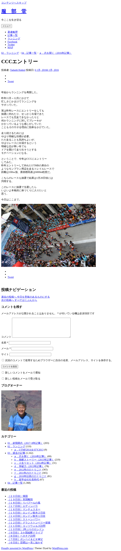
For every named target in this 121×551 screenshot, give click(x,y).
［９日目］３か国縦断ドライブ (25, 532)
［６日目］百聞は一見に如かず (25, 542)
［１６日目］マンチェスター (24, 509)
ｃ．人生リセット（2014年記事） (33, 463)
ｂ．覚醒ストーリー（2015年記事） (34, 459)
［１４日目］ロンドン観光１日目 (26, 516)
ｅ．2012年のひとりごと (28, 469)
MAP (10, 47)
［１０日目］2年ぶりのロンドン (26, 529)
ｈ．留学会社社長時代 (26, 479)
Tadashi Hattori (17, 70)
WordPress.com (60, 548)
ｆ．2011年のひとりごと (27, 473)
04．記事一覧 (29, 53)
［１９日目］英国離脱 (20, 499)
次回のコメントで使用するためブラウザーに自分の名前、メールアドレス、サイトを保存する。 (59, 360)
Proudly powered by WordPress (17, 548)
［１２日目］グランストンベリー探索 (29, 522)
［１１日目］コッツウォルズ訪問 (26, 526)
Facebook (12, 41)
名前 (4, 342)
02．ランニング (10, 53)
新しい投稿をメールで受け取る (22, 378)
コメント (6, 336)
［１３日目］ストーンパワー (24, 519)
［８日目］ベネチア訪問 (21, 536)
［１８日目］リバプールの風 (24, 502)
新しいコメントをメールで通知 (22, 372)
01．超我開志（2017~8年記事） (25, 443)
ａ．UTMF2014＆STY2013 (28, 449)
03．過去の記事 (16, 453)
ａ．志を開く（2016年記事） (55, 53)
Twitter (11, 44)
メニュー (7, 26)
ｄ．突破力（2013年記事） (29, 466)
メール (6, 348)
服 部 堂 (13, 11)
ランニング (14, 38)
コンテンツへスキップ (13, 2)
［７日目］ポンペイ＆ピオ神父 (25, 539)
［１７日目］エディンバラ (23, 506)
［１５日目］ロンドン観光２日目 (26, 512)
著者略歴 (13, 32)
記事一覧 (13, 35)
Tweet (11, 81)
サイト (5, 354)
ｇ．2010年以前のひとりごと (30, 476)
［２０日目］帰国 (18, 496)
